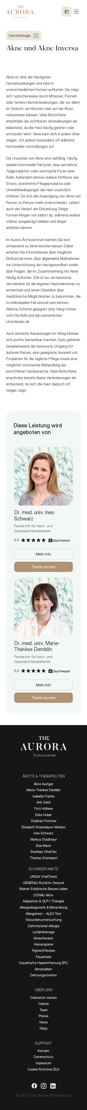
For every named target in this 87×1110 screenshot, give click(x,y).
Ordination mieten (43, 998)
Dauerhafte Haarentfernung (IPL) (43, 963)
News (43, 1022)
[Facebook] (34, 1086)
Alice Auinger (43, 784)
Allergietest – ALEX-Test (43, 914)
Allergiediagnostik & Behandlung (43, 907)
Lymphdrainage (44, 932)
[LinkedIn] (53, 1086)
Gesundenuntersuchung (43, 920)
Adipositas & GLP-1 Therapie (43, 901)
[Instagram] (43, 1086)
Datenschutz (43, 1057)
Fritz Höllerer (43, 808)
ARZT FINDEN (43, 1096)
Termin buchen (43, 567)
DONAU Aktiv (43, 895)
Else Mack (43, 846)
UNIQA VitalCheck (43, 876)
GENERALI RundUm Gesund (43, 883)
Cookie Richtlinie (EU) (43, 1069)
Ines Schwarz (43, 833)
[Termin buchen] (66, 11)
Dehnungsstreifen (43, 975)
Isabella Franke (44, 796)
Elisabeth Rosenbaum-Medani (43, 827)
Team (43, 1010)
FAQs (44, 1028)
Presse (43, 1016)
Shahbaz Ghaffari (43, 852)
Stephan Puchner (43, 821)
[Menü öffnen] (70, 11)
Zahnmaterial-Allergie (43, 926)
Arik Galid (44, 802)
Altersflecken (43, 938)
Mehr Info (43, 554)
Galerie (43, 1004)
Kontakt (43, 1051)
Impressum (43, 1063)
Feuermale (43, 957)
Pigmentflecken (43, 950)
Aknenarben (43, 969)
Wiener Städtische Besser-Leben (43, 889)
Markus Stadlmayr (43, 839)
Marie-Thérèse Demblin (43, 790)
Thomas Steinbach (43, 858)
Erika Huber (43, 815)
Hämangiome (43, 944)
